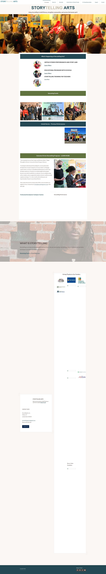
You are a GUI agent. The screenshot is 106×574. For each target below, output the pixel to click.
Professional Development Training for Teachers (32, 194)
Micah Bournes (35, 253)
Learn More (46, 79)
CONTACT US (25, 426)
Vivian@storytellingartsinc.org (41, 184)
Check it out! (43, 402)
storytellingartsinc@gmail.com (28, 420)
